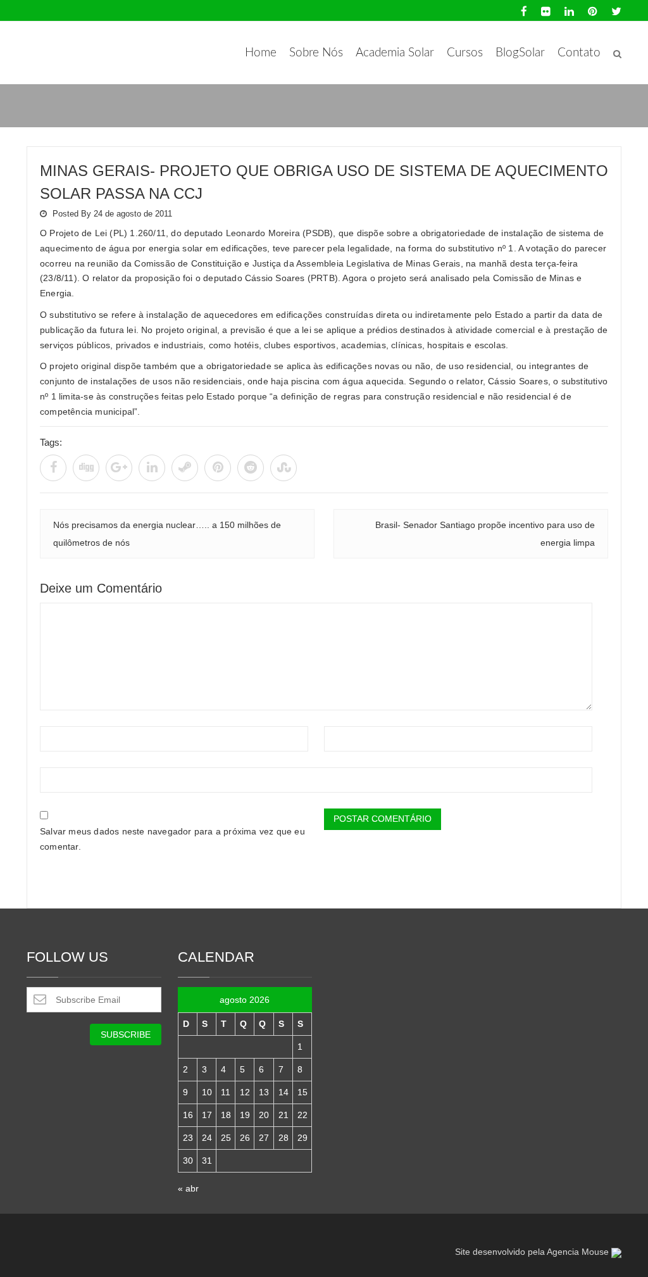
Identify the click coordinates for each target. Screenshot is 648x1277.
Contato (579, 53)
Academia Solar (395, 53)
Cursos (465, 53)
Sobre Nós (316, 53)
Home (261, 53)
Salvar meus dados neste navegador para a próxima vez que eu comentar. (172, 839)
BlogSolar (520, 53)
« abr (188, 1188)
